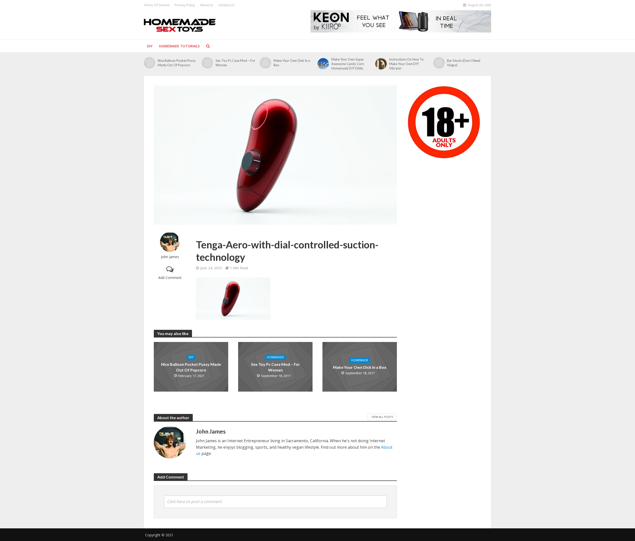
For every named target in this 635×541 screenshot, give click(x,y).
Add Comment (170, 277)
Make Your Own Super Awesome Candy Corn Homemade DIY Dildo (347, 63)
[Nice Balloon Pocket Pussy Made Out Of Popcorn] (149, 62)
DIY (150, 46)
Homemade (275, 357)
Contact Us (226, 5)
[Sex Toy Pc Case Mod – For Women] (207, 62)
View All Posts (382, 417)
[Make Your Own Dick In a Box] (265, 62)
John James (170, 256)
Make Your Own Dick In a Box (292, 63)
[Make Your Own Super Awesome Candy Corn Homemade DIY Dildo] (323, 63)
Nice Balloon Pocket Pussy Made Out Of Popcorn (177, 63)
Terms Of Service (157, 5)
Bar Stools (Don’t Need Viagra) (463, 63)
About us (206, 5)
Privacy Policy (185, 5)
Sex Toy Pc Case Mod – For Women (235, 63)
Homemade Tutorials (179, 46)
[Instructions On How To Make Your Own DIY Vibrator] (381, 63)
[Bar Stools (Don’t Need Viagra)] (439, 62)
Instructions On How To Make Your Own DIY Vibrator (406, 63)
